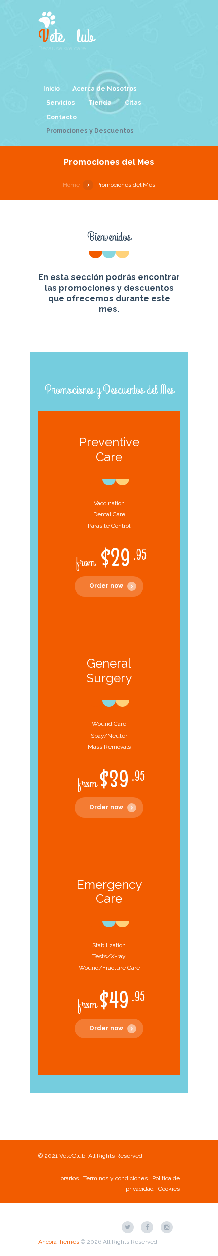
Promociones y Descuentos (90, 130)
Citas (133, 103)
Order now (106, 585)
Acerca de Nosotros (104, 88)
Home (71, 184)
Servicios (60, 103)
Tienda (100, 103)
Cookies (169, 1188)
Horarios (67, 1178)
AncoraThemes (58, 1241)
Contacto (61, 117)
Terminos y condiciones (115, 1178)
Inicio (51, 88)
